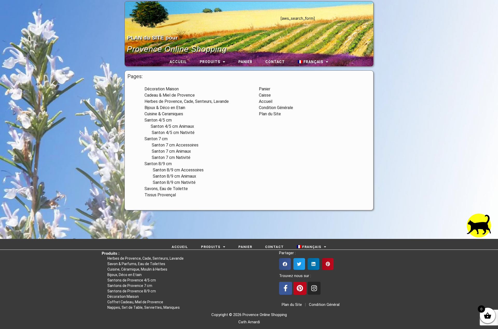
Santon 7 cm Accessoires (171, 145)
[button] (285, 264)
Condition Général (324, 304)
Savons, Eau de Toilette (166, 188)
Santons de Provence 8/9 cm (131, 291)
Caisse (265, 95)
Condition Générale (276, 107)
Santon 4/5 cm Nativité (169, 132)
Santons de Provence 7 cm (129, 286)
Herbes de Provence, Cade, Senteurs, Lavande (186, 101)
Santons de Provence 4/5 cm (131, 280)
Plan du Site (270, 113)
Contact (275, 62)
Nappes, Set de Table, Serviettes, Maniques (143, 307)
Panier (245, 62)
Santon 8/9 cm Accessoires (174, 169)
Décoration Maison (161, 88)
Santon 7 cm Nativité (167, 157)
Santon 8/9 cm (158, 163)
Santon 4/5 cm (158, 120)
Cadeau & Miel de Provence (169, 95)
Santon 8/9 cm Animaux (170, 176)
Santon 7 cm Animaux (167, 151)
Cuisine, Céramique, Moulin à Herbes (137, 269)
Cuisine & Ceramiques (163, 113)
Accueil (178, 62)
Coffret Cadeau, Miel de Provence (135, 302)
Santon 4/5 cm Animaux (169, 126)
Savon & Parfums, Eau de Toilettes (136, 264)
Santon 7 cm (156, 138)
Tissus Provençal (160, 194)
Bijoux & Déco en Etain (164, 107)
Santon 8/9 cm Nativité (170, 182)
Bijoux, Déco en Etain (124, 275)
